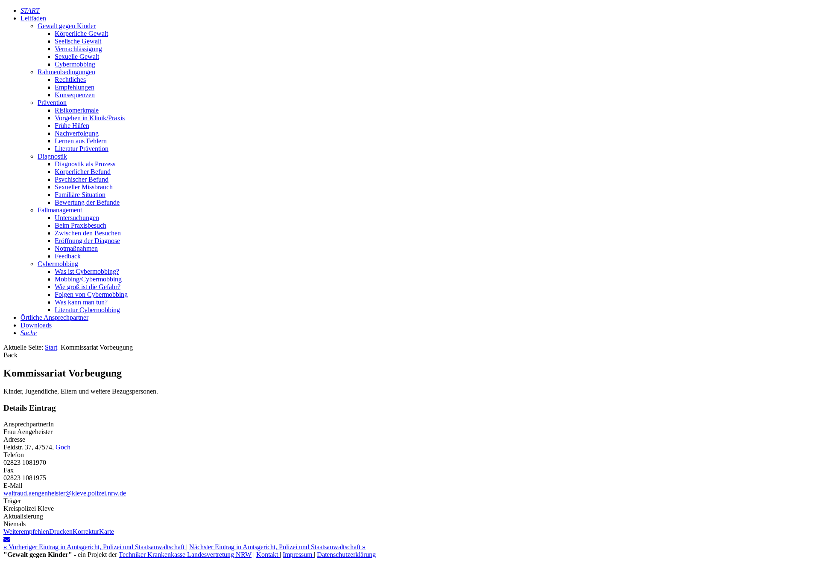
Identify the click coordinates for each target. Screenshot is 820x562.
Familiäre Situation (80, 194)
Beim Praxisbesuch (80, 225)
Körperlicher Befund (83, 171)
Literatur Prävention (81, 148)
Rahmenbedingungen (66, 71)
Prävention (52, 102)
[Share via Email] (6, 539)
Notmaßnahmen (76, 248)
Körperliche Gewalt (81, 33)
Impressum (298, 554)
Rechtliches (70, 79)
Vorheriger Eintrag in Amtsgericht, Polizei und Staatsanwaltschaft (94, 546)
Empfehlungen (74, 87)
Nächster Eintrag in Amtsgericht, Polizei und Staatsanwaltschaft (277, 546)
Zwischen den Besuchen (88, 233)
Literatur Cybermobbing (87, 309)
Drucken (61, 531)
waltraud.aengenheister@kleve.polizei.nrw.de (64, 493)
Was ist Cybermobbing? (87, 271)
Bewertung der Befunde (87, 202)
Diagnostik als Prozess (85, 164)
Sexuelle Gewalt (77, 56)
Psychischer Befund (81, 179)
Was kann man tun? (81, 302)
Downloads (36, 325)
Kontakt (268, 554)
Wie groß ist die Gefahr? (87, 286)
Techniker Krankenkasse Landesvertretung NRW (185, 554)
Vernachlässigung (78, 48)
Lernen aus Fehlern (81, 141)
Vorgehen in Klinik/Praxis (90, 118)
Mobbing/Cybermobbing (88, 279)
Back (10, 355)
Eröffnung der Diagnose (87, 240)
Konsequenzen (75, 94)
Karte (106, 531)
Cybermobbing (75, 64)
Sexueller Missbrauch (84, 187)
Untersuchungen (77, 217)
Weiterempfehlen (26, 531)
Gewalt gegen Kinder (67, 25)
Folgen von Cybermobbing (91, 294)
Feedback (68, 256)
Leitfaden (33, 18)
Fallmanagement (60, 210)
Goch (63, 447)
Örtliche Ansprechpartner (54, 317)
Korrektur (86, 531)
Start (51, 347)
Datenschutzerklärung (346, 554)
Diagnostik (52, 156)
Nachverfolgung (77, 133)
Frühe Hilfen (72, 125)
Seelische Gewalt (78, 41)
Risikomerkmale (77, 110)
